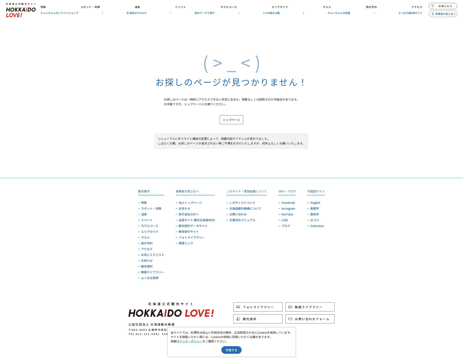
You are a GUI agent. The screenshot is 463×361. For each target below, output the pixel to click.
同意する (231, 350)
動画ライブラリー (152, 272)
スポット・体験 (90, 6)
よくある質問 (149, 277)
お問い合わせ (238, 214)
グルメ (327, 6)
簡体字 (314, 214)
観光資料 (147, 266)
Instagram (288, 208)
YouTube (287, 214)
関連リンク (186, 243)
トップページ (231, 120)
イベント (180, 6)
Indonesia (317, 225)
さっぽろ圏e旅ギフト (410, 13)
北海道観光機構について (245, 208)
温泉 (137, 6)
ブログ (285, 225)
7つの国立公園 (271, 13)
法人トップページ (190, 202)
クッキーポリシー (190, 341)
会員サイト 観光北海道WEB (197, 219)
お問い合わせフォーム (312, 319)
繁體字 (314, 208)
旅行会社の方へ (189, 214)
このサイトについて (242, 202)
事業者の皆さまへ (445, 14)
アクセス (416, 6)
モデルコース (228, 6)
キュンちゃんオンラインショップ (59, 13)
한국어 (314, 219)
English (315, 202)
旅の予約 (371, 6)
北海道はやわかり (136, 13)
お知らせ (147, 260)
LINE (284, 219)
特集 (43, 6)
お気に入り (445, 6)
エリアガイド (280, 6)
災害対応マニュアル (242, 219)
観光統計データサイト (193, 225)
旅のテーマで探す (205, 13)
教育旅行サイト (189, 231)
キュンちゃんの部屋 (339, 13)
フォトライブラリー (192, 237)
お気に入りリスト (152, 254)
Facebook (288, 202)
